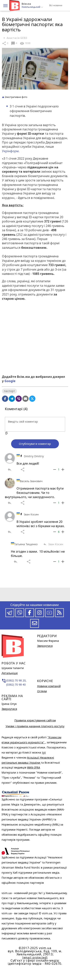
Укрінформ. (11, 151)
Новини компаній (49, 686)
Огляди (42, 691)
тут (44, 752)
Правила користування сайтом (35, 720)
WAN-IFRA (33, 767)
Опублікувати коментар (35, 444)
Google (9, 381)
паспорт (9, 391)
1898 (25, 43)
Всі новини (55, 5)
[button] (5, 5)
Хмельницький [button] (31, 7)
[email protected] (35, 957)
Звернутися (9, 709)
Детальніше (10, 673)
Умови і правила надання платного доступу (35, 726)
